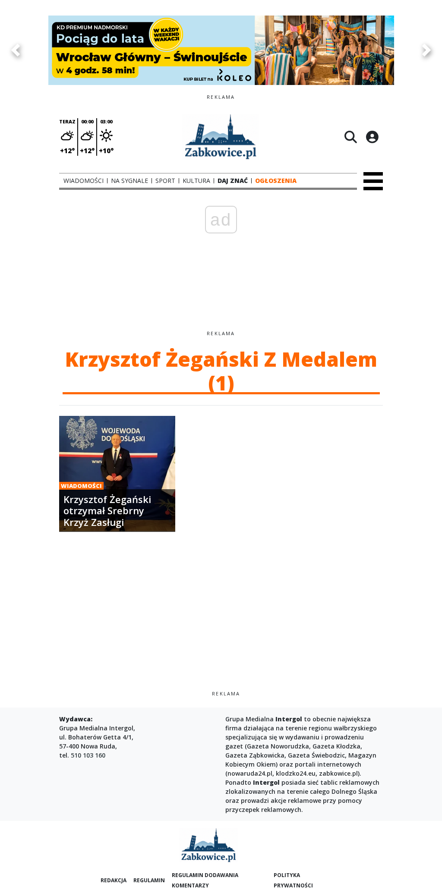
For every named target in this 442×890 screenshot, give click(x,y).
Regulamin (149, 880)
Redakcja (113, 880)
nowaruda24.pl (249, 773)
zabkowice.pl (338, 773)
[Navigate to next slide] (427, 50)
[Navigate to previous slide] (15, 50)
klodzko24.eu (296, 773)
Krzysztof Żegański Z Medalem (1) (221, 371)
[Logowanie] (372, 137)
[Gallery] (221, 50)
